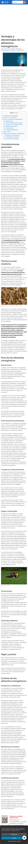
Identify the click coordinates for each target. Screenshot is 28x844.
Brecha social (8, 121)
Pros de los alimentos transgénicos (12, 119)
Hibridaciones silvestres (11, 137)
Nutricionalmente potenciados (13, 122)
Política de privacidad (12, 841)
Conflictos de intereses (11, 138)
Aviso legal (19, 841)
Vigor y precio (6, 131)
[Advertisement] (14, 19)
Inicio (2, 48)
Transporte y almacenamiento (13, 124)
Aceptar (14, 838)
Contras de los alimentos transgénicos (13, 133)
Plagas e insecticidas (10, 126)
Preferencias (14, 834)
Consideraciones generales (10, 115)
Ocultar (16, 112)
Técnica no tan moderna (9, 117)
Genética (13, 48)
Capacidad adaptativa (11, 130)
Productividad (9, 128)
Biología (7, 48)
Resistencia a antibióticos (12, 135)
